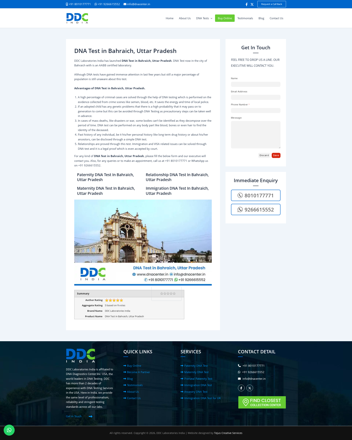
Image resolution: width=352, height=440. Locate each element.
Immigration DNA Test (198, 385)
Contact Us (134, 398)
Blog (130, 378)
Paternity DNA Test (196, 365)
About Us (133, 391)
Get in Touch (74, 416)
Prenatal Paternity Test (198, 378)
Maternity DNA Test (196, 372)
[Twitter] (252, 4)
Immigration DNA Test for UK (202, 398)
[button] (271, 4)
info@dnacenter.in (138, 4)
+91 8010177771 (254, 365)
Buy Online (134, 365)
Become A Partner (138, 372)
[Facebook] (246, 4)
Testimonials (135, 385)
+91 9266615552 (108, 4)
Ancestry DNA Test (195, 391)
